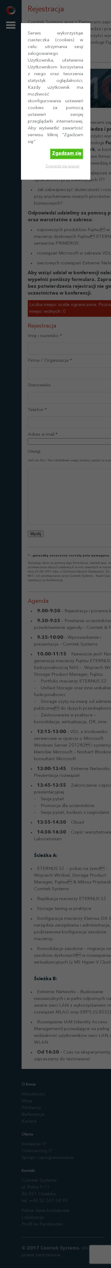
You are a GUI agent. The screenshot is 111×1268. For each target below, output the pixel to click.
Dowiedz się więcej (63, 166)
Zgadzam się (66, 153)
